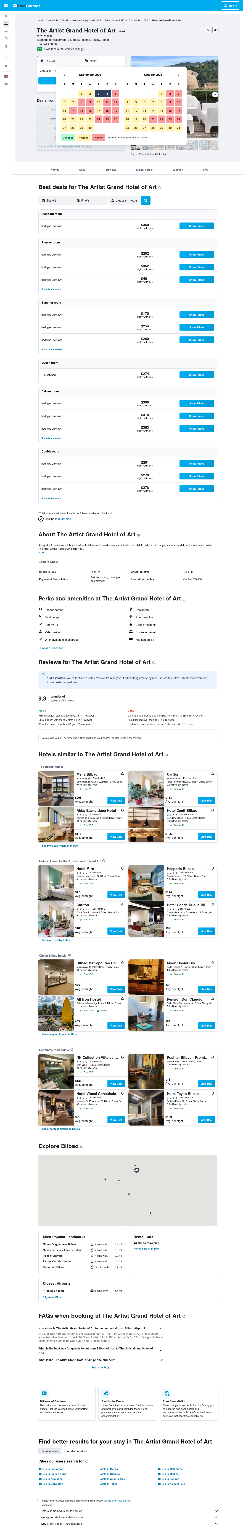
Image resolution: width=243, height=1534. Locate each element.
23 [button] (90, 119)
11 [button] (107, 102)
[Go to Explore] (6, 46)
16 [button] (90, 111)
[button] (6, 5)
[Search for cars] (6, 31)
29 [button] (81, 128)
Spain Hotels (53, 20)
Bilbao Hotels (135, 20)
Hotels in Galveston (51, 1484)
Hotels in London (168, 1479)
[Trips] (6, 66)
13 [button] (64, 111)
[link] (60, 845)
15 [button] (81, 111)
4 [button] (107, 94)
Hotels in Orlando (109, 1474)
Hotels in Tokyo (108, 1484)
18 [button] (107, 111)
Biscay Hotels (111, 20)
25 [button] (107, 119)
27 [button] (64, 128)
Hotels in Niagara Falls (172, 1484)
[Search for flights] (6, 16)
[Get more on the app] (6, 56)
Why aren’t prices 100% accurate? (62, 1524)
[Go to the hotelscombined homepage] (27, 5)
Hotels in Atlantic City (112, 1479)
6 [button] (64, 102)
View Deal (116, 800)
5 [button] (116, 94)
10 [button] (98, 102)
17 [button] (98, 111)
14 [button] (73, 111)
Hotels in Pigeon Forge (53, 1474)
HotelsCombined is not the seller (61, 1511)
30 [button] (90, 128)
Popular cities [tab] (49, 1451)
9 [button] (90, 102)
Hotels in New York (50, 1479)
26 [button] (115, 119)
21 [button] (73, 119)
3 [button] (98, 94)
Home (40, 20)
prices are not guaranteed (117, 1500)
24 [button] (98, 119)
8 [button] (81, 102)
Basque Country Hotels (83, 20)
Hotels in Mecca (108, 1469)
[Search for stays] (6, 23)
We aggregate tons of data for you (62, 1517)
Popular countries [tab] (76, 1451)
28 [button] (73, 128)
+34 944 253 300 (47, 44)
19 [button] (115, 111)
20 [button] (64, 119)
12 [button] (115, 102)
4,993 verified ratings (70, 49)
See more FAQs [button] (101, 1367)
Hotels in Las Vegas (51, 1469)
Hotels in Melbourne (170, 1469)
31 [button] (178, 128)
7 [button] (73, 102)
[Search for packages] (6, 38)
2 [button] (90, 94)
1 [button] (81, 94)
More (41, 552)
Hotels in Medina (168, 1474)
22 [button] (81, 119)
